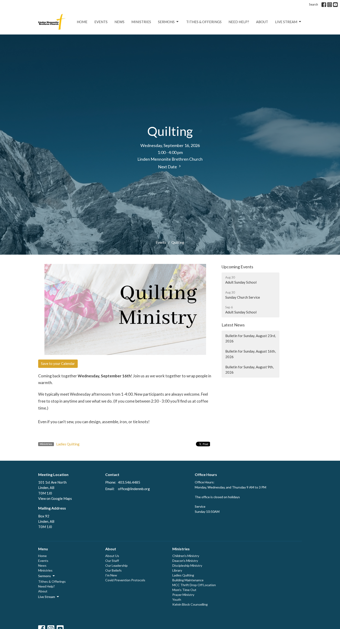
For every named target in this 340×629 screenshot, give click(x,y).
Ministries (141, 22)
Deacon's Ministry (185, 561)
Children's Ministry (185, 556)
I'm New (111, 575)
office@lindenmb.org (134, 489)
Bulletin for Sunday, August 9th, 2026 (249, 369)
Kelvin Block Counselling (190, 604)
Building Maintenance (188, 580)
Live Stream (286, 22)
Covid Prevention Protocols (125, 580)
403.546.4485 (129, 482)
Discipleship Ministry (187, 565)
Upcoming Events (237, 266)
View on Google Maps (55, 498)
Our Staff (112, 561)
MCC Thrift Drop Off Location (194, 585)
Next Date (168, 166)
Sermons (166, 22)
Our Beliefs (113, 570)
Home (82, 22)
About (262, 22)
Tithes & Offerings (204, 22)
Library (177, 570)
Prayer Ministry (183, 595)
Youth (176, 599)
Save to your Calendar (58, 363)
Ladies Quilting (68, 444)
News (119, 22)
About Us (112, 556)
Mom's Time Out (184, 590)
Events (101, 22)
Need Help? (239, 22)
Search (313, 4)
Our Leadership (116, 565)
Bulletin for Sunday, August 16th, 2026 (250, 354)
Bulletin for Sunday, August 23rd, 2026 (250, 338)
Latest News (233, 324)
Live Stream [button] (46, 597)
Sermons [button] (44, 576)
